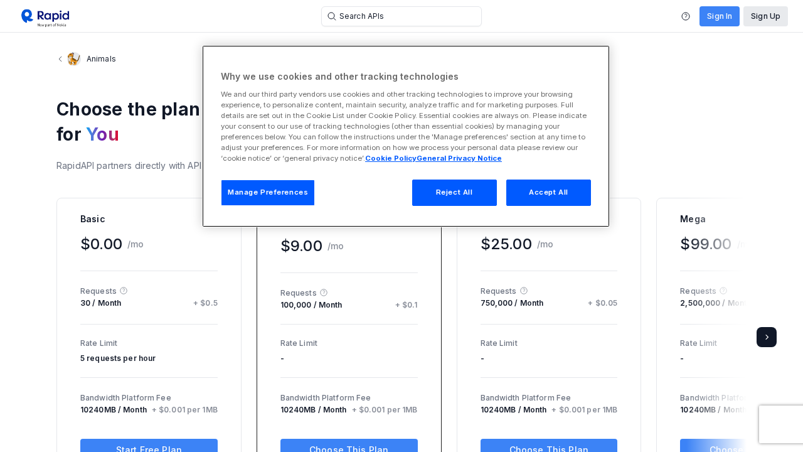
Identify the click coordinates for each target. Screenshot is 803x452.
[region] (406, 136)
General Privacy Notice (459, 158)
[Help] (686, 16)
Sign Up (765, 16)
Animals (101, 58)
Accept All (548, 192)
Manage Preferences (268, 192)
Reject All (454, 192)
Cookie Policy (391, 158)
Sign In (719, 16)
